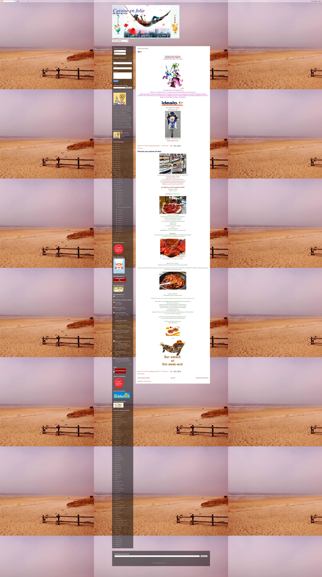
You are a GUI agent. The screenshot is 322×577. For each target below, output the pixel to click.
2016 (116, 165)
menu (116, 483)
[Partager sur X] (177, 146)
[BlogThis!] (175, 146)
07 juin (119, 222)
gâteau (116, 461)
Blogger (167, 563)
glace (116, 462)
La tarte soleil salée (119, 303)
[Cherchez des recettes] (118, 296)
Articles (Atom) (147, 381)
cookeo (116, 442)
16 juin (119, 203)
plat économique (118, 505)
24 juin (119, 197)
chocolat (117, 436)
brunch (116, 433)
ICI (180, 138)
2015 (116, 167)
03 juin (119, 227)
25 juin (119, 194)
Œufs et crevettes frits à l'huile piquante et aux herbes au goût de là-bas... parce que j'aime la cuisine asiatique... (123, 346)
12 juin (119, 214)
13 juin (119, 212)
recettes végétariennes (120, 525)
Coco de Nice (126, 133)
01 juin (119, 231)
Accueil (172, 378)
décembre (118, 176)
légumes (116, 477)
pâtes (116, 499)
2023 (116, 150)
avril (117, 236)
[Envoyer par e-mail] (174, 146)
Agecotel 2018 (118, 414)
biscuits (116, 431)
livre (116, 479)
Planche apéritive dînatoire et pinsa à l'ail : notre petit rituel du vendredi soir (122, 360)
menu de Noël (118, 485)
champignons (118, 435)
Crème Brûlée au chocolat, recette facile (123, 321)
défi (115, 448)
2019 (116, 159)
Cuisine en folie (129, 10)
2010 (116, 238)
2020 (116, 157)
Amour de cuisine (119, 336)
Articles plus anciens (202, 378)
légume (116, 475)
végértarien (117, 542)
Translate (123, 43)
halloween (117, 468)
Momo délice (118, 302)
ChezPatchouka (175, 138)
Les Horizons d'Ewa (120, 351)
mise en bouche (118, 488)
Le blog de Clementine (120, 312)
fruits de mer (117, 457)
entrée (116, 453)
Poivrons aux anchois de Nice (149, 151)
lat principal (117, 474)
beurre (116, 429)
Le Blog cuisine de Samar (121, 320)
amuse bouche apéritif (120, 422)
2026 (116, 144)
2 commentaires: (165, 145)
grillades (117, 466)
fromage (116, 455)
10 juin (119, 218)
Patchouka (177, 56)
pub (115, 514)
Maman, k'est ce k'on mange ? (122, 358)
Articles (117, 51)
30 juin (119, 190)
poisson (116, 509)
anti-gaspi (117, 423)
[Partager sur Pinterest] (180, 146)
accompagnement (119, 412)
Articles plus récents (143, 378)
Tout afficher (130, 364)
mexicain (117, 486)
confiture (117, 440)
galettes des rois (118, 459)
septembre (118, 182)
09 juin (119, 220)
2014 (116, 169)
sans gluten (117, 535)
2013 (116, 172)
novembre (118, 178)
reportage (117, 527)
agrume (116, 416)
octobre (118, 180)
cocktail (116, 438)
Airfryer (116, 418)
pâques (116, 496)
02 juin (119, 229)
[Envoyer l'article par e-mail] (171, 145)
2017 (116, 163)
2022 (116, 152)
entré (116, 451)
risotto (116, 531)
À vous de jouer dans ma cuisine (121, 332)
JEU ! (139, 52)
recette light (117, 518)
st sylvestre (117, 538)
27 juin (119, 192)
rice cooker (117, 529)
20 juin (119, 199)
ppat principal (118, 512)
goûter (116, 464)
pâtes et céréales (118, 501)
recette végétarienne (119, 520)
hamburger (117, 470)
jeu (141, 148)
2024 (116, 148)
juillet (117, 186)
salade (116, 533)
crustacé (116, 446)
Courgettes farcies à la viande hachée (122, 337)
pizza (116, 503)
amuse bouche (118, 420)
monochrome (118, 490)
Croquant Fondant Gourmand (122, 331)
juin (117, 188)
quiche (116, 516)
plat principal (118, 507)
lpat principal (118, 481)
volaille (116, 546)
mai (117, 234)
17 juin (119, 201)
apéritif (170, 184)
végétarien (117, 544)
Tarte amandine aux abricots (120, 308)
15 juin (119, 210)
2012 (116, 174)
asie (115, 427)
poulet (116, 511)
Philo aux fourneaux (120, 307)
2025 (116, 146)
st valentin (117, 540)
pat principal (117, 498)
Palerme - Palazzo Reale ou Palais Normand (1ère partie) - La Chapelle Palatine (122, 315)
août (117, 184)
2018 (116, 161)
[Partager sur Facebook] (178, 146)
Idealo (177, 59)
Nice (182, 184)
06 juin (119, 225)
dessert (116, 449)
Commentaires (118, 53)
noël (116, 492)
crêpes (116, 444)
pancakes (117, 494)
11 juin (119, 216)
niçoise (177, 178)
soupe (116, 537)
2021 (116, 155)
